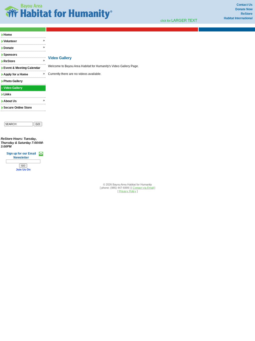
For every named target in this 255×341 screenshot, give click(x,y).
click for (178, 20)
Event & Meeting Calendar (21, 68)
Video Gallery (12, 88)
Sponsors (10, 54)
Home (7, 34)
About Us (10, 101)
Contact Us (245, 4)
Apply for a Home (15, 74)
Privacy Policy (127, 191)
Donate (8, 48)
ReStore (247, 13)
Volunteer (10, 41)
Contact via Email (143, 187)
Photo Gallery (13, 81)
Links (7, 94)
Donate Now (244, 9)
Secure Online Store (17, 107)
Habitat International (238, 18)
